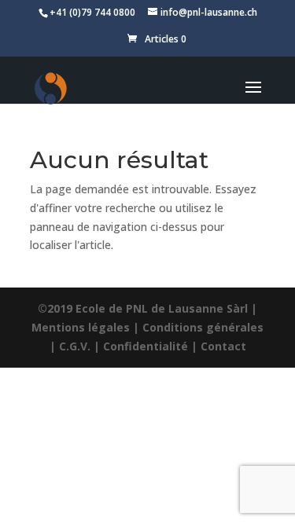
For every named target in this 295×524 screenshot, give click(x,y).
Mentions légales (80, 327)
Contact (223, 346)
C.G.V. (74, 346)
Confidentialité (145, 346)
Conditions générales (203, 327)
